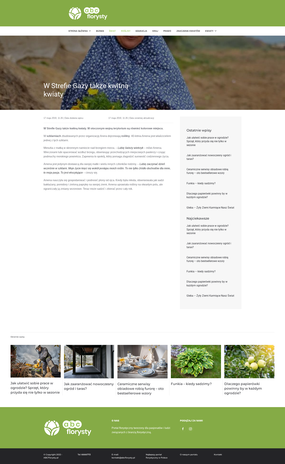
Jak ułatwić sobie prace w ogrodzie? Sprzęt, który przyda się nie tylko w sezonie (35, 387)
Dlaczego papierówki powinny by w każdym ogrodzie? (243, 388)
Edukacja (141, 31)
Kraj (155, 31)
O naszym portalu (189, 454)
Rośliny (125, 31)
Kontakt (218, 454)
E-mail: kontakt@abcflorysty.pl (123, 456)
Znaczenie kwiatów (188, 31)
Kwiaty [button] (209, 31)
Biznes (100, 31)
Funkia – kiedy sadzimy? (191, 384)
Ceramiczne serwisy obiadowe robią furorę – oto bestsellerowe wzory (140, 388)
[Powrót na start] (88, 13)
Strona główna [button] (78, 31)
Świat (112, 31)
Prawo (167, 31)
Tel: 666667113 (84, 454)
